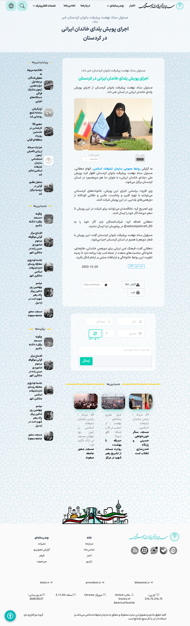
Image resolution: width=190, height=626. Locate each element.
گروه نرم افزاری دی (33, 615)
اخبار (132, 6)
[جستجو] (22, 6)
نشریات (42, 544)
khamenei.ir (142, 583)
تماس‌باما (69, 6)
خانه (89, 538)
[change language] (11, 6)
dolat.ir (45, 583)
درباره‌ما (85, 6)
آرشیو (89, 562)
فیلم (41, 556)
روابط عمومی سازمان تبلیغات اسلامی (116, 169)
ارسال (86, 360)
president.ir (93, 583)
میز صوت (42, 562)
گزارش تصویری (42, 550)
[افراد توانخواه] (10, 615)
